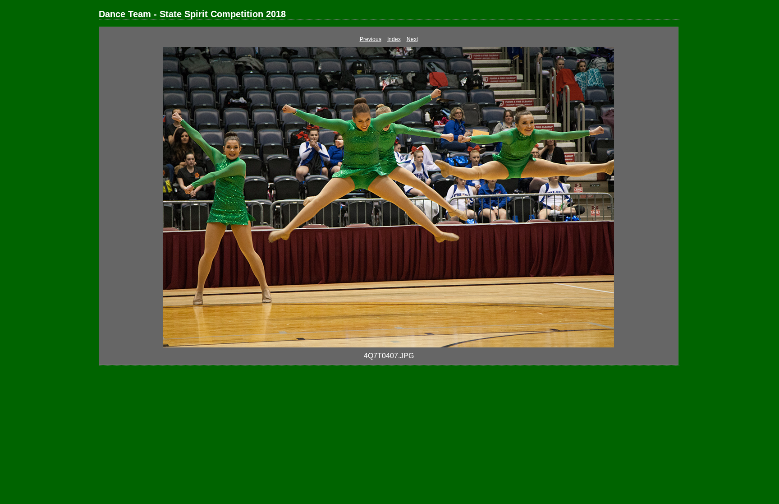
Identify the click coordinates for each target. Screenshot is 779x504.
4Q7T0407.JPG (389, 356)
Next (412, 39)
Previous (370, 39)
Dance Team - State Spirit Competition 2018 (192, 14)
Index (394, 39)
